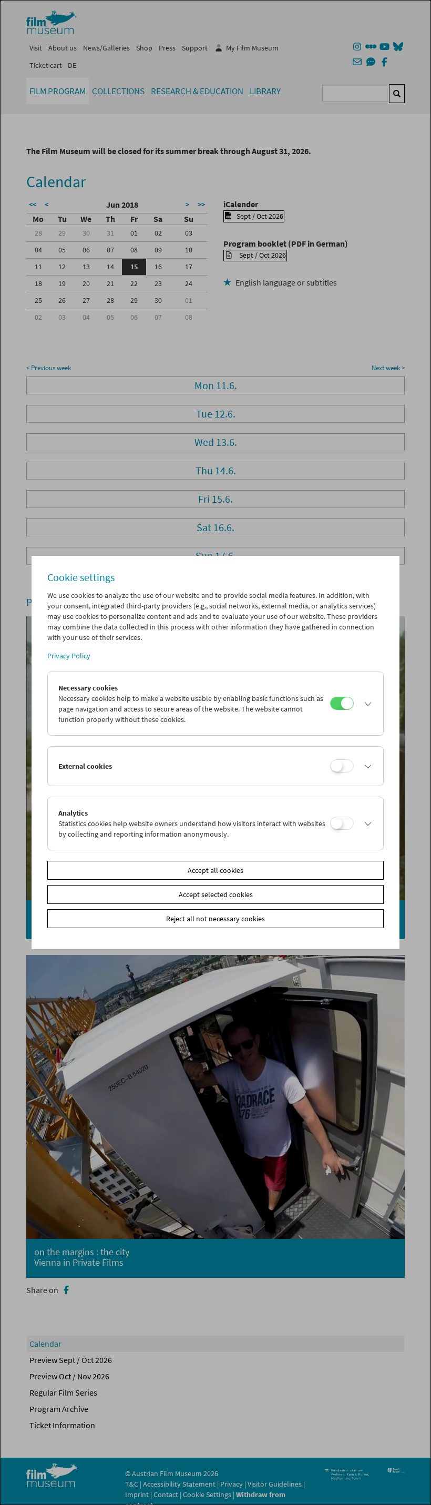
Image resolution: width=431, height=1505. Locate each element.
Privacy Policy (68, 655)
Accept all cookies (215, 870)
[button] (366, 703)
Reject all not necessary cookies (215, 918)
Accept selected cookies (216, 894)
